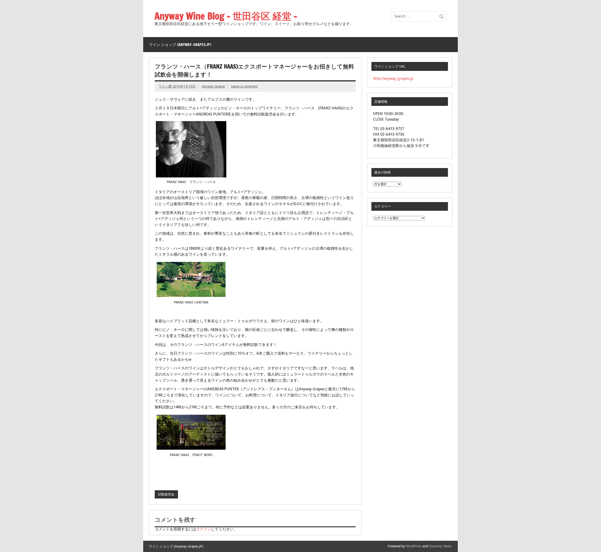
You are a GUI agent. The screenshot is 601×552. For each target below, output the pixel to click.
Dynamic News (440, 546)
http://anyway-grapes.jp (393, 78)
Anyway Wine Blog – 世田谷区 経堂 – (225, 16)
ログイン (203, 529)
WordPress (414, 546)
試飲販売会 (166, 494)
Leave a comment (244, 86)
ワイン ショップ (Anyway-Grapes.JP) (180, 44)
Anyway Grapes (213, 86)
